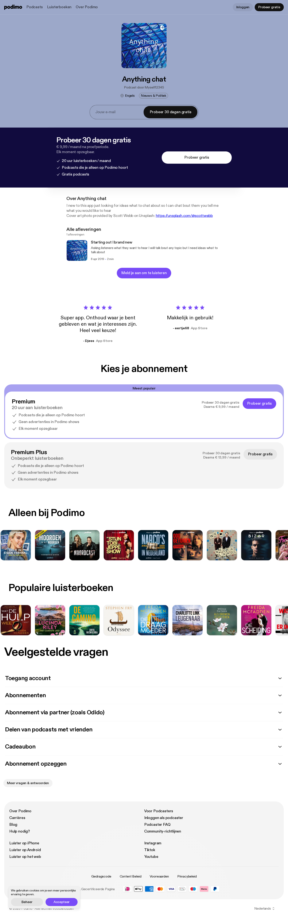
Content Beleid (130, 876)
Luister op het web (25, 856)
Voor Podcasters (158, 811)
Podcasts (34, 7)
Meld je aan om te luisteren (144, 273)
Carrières (17, 817)
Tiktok (149, 850)
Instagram (152, 843)
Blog (13, 824)
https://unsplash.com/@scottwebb (184, 215)
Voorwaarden (159, 876)
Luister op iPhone (24, 843)
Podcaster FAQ (157, 824)
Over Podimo (87, 7)
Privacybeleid (187, 876)
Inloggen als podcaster (163, 817)
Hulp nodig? (19, 831)
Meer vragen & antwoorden (28, 783)
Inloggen (243, 7)
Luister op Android (25, 850)
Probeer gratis (269, 7)
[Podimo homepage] (13, 7)
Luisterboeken (59, 7)
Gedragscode (101, 876)
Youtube (151, 856)
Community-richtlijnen (162, 831)
